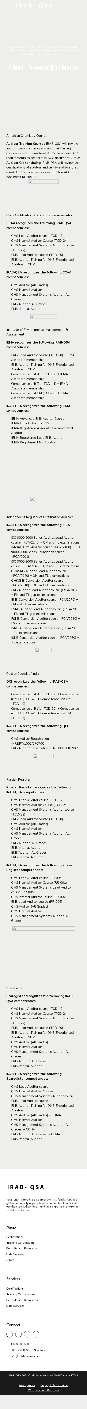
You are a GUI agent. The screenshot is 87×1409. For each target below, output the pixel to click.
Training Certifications (20, 1294)
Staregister (14, 988)
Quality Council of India (22, 674)
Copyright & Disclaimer (54, 1385)
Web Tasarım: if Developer (43, 1390)
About (10, 1260)
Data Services (15, 1254)
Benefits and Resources (22, 1248)
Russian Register (18, 779)
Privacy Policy (27, 1385)
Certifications (15, 1237)
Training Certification (20, 1243)
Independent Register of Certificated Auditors (39, 517)
